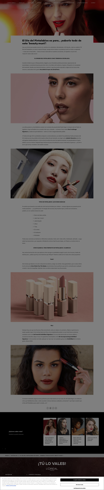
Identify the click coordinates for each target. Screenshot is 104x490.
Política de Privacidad (11, 485)
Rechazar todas (79, 484)
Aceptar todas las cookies (80, 479)
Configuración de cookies (79, 488)
